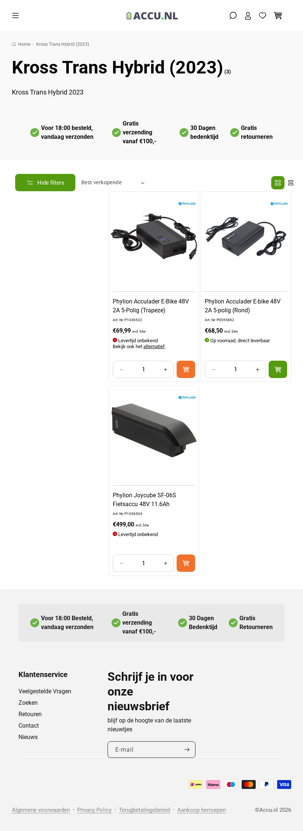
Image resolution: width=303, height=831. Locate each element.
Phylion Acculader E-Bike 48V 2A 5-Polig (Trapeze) (151, 306)
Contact (28, 725)
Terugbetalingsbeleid (144, 810)
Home (24, 44)
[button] (17, 15)
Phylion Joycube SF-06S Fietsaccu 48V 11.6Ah (144, 500)
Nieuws (28, 737)
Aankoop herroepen (201, 810)
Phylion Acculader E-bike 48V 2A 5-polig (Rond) (242, 306)
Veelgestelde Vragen (44, 691)
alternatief (154, 346)
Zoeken (28, 702)
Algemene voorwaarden (41, 810)
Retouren (30, 714)
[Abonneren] (187, 749)
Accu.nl (268, 810)
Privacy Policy (94, 810)
